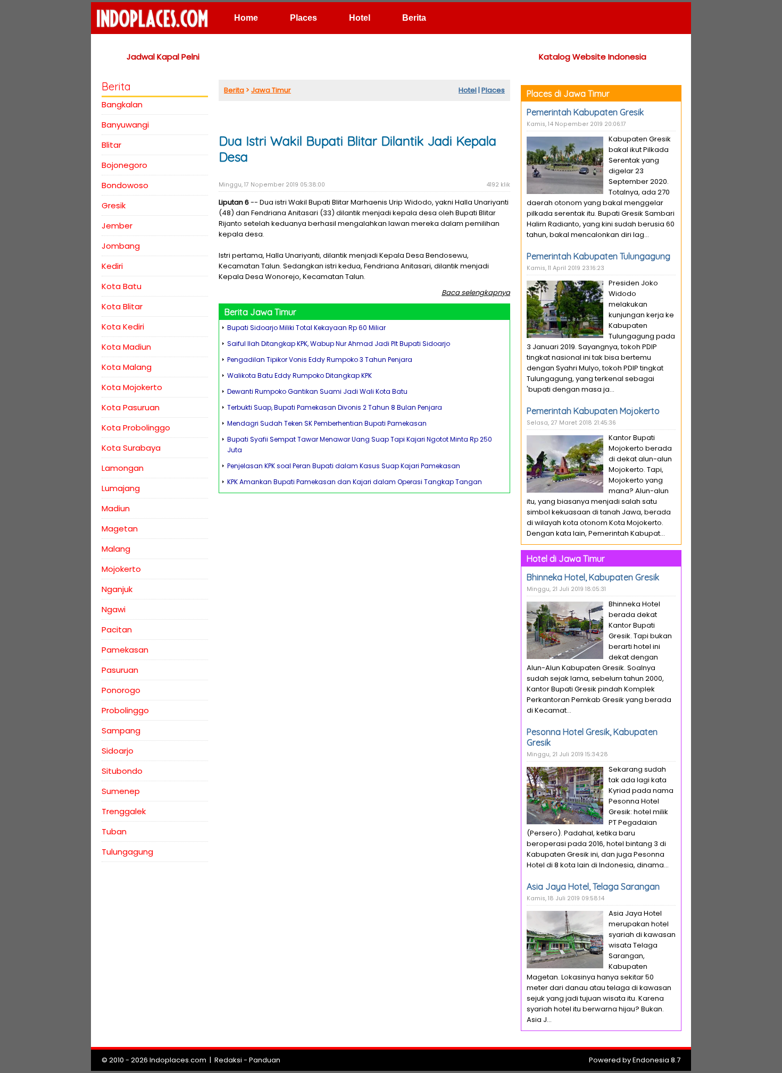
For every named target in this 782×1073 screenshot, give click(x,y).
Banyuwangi (125, 124)
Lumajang (121, 488)
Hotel (359, 17)
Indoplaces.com (177, 1060)
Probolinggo (125, 710)
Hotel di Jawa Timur (566, 558)
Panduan (264, 1060)
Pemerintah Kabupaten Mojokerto (593, 410)
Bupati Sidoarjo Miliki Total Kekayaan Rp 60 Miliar (306, 327)
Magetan (120, 528)
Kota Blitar (122, 306)
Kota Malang (127, 367)
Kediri (112, 266)
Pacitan (117, 629)
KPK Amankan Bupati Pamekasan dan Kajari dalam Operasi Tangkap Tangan (354, 481)
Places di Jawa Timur (568, 93)
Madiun (116, 508)
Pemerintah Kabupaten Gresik (585, 112)
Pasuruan (120, 669)
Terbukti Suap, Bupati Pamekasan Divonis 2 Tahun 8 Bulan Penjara (334, 407)
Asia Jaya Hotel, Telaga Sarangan (593, 886)
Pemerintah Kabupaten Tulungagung (598, 256)
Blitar (111, 144)
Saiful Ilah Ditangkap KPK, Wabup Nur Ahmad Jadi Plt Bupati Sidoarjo (338, 343)
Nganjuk (117, 589)
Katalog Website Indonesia (592, 56)
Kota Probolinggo (136, 427)
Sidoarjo (118, 750)
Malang (116, 548)
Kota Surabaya (131, 447)
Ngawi (114, 609)
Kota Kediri (123, 326)
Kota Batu (122, 286)
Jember (117, 225)
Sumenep (121, 791)
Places (303, 17)
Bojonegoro (124, 165)
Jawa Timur (271, 90)
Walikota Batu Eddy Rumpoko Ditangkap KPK (299, 375)
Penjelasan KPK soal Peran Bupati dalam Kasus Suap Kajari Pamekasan (343, 465)
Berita (414, 17)
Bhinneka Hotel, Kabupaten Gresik (593, 577)
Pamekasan (125, 649)
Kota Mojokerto (132, 387)
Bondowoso (125, 185)
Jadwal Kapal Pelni (163, 56)
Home (246, 17)
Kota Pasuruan (131, 407)
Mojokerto (121, 568)
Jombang (121, 245)
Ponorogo (121, 690)
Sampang (121, 730)
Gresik (114, 205)
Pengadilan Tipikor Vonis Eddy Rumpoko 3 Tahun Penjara (319, 359)
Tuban (114, 831)
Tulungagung (127, 851)
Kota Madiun (126, 346)
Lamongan (123, 468)
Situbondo (122, 770)
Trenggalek (124, 811)
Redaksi (228, 1060)
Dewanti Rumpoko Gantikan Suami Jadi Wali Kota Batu (317, 391)
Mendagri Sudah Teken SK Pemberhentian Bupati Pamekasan (327, 423)
